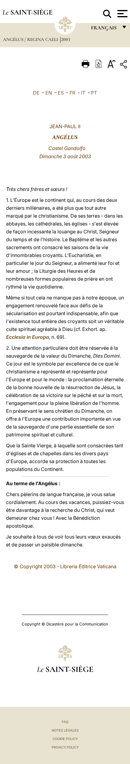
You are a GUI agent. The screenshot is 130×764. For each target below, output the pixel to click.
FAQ (65, 722)
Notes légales (65, 730)
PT (94, 93)
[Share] (124, 65)
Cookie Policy (65, 739)
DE (36, 93)
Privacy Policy (65, 747)
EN (48, 93)
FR (72, 93)
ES (61, 93)
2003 (65, 39)
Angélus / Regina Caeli (31, 39)
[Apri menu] (122, 13)
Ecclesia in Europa (27, 337)
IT (83, 93)
